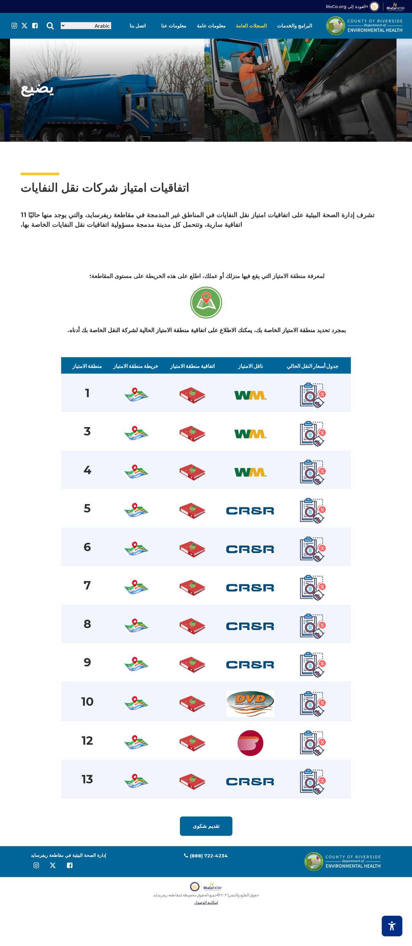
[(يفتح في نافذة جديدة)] (387, 6)
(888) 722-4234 (209, 856)
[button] (294, 26)
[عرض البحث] (50, 25)
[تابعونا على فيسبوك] (35, 25)
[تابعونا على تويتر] (24, 25)
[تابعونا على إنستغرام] (14, 25)
